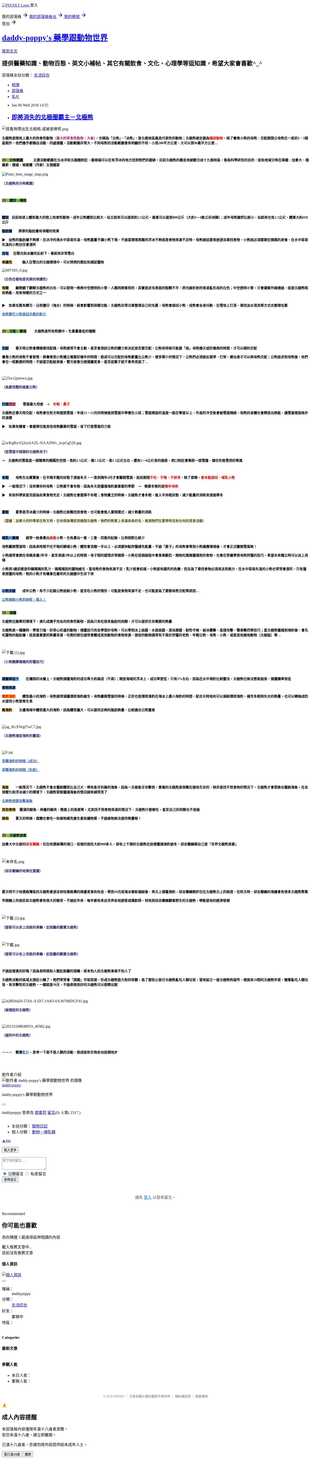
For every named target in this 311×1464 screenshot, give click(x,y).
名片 (15, 97)
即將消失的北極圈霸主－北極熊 (52, 117)
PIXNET (119, 1396)
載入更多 (10, 1150)
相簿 (15, 85)
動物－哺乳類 (43, 1132)
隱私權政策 (183, 1396)
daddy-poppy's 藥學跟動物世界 (55, 37)
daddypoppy (11, 1085)
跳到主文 (9, 51)
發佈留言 (10, 1180)
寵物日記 (40, 1126)
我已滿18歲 (12, 1454)
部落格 (17, 91)
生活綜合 (42, 75)
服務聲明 (201, 1396)
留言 (51, 1113)
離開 (28, 1454)
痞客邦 (40, 1113)
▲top (6, 1140)
